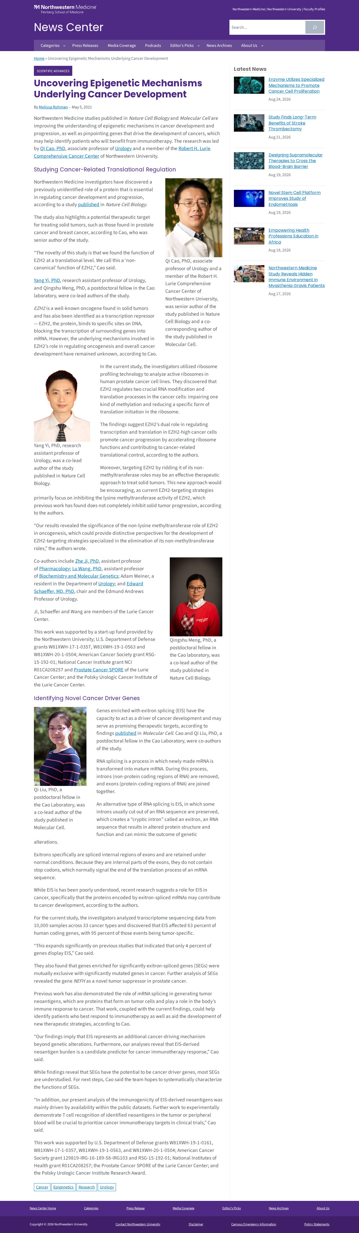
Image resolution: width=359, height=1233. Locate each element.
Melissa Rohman (53, 107)
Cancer (42, 1187)
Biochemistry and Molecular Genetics (78, 576)
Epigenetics (63, 1187)
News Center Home (43, 1208)
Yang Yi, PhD (47, 280)
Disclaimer (196, 1224)
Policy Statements (316, 1224)
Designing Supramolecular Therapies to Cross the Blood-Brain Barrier (296, 161)
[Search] (314, 27)
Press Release (135, 1208)
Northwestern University (284, 9)
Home (39, 58)
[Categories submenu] (64, 45)
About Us (323, 1208)
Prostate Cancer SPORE (99, 670)
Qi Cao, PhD (52, 148)
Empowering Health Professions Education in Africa (293, 236)
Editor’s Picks (231, 1208)
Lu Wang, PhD (86, 568)
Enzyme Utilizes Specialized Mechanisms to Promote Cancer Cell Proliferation (296, 85)
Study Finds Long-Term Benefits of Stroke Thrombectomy (292, 123)
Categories (91, 1208)
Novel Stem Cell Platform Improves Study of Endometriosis (295, 198)
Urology (123, 148)
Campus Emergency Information (253, 1224)
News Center (69, 27)
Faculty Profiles (314, 9)
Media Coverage (183, 1208)
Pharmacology (54, 568)
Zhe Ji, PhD (87, 561)
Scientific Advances (53, 71)
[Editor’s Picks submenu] (198, 45)
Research (87, 1187)
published (88, 204)
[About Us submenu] (262, 45)
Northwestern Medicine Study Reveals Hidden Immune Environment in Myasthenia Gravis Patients (297, 277)
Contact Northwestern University (138, 1224)
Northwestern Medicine (249, 9)
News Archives (279, 1208)
